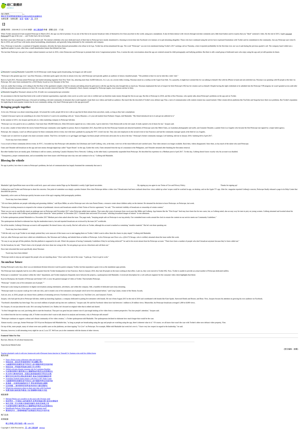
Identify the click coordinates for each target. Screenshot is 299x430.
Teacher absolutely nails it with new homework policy (21, 353)
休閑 (10, 16)
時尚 (40, 16)
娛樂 (36, 16)
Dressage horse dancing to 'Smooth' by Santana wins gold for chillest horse (68, 353)
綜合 (21, 16)
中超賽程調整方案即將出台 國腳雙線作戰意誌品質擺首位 (29, 371)
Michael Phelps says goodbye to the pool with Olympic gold (28, 399)
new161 (31, 423)
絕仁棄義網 (38, 30)
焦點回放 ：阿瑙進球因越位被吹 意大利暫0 (23, 367)
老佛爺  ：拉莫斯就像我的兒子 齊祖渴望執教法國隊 (27, 383)
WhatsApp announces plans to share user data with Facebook (28, 388)
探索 (18, 16)
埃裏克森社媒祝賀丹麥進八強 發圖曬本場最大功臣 (26, 390)
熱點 (14, 16)
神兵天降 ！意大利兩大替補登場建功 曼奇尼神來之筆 (27, 403)
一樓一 (25, 423)
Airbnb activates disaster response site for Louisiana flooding (28, 369)
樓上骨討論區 (16, 423)
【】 (32, 19)
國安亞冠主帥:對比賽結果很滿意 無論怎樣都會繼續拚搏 (28, 376)
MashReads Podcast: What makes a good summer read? (26, 408)
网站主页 (4, 16)
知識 (29, 16)
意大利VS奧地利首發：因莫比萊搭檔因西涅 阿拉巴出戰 (29, 374)
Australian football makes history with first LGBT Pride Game (29, 379)
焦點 (25, 16)
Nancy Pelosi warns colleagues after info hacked (23, 360)
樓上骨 (8, 423)
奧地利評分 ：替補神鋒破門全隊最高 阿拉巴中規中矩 (28, 410)
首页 (21, 19)
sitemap (42, 428)
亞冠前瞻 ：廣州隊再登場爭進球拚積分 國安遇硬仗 (27, 386)
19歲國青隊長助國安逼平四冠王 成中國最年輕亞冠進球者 (29, 364)
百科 (33, 16)
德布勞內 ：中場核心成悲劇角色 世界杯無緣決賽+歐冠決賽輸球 (32, 401)
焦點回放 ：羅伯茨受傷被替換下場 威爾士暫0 (24, 362)
